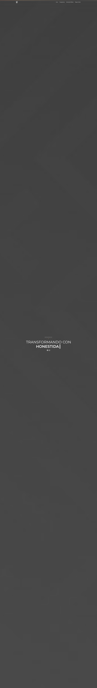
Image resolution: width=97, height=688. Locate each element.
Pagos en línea (77, 2)
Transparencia (62, 2)
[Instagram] (49, 350)
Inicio (57, 2)
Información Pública (70, 2)
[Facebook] (47, 350)
